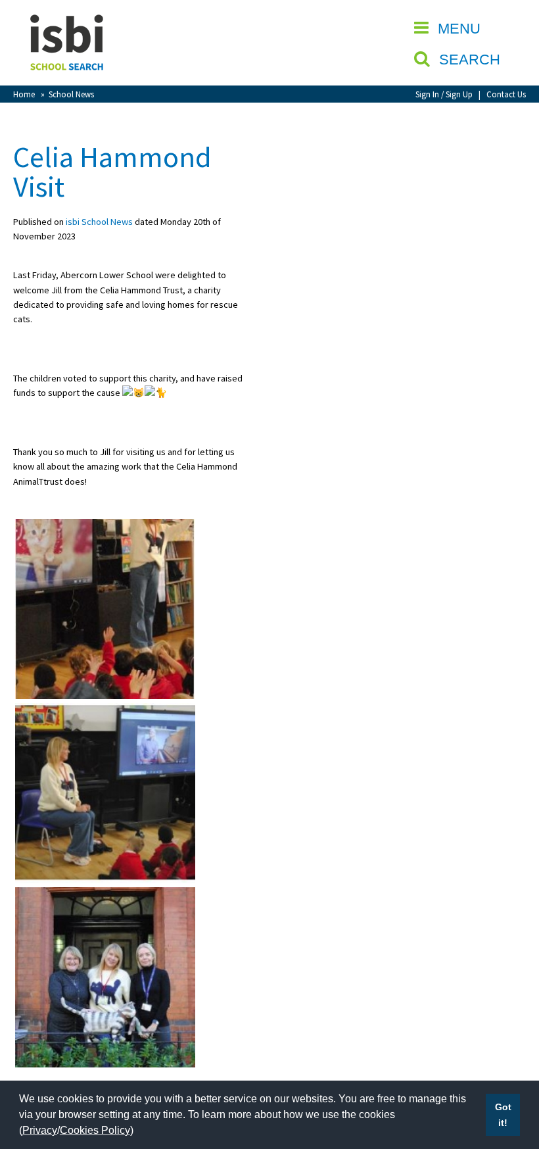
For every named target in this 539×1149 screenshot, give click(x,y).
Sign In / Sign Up (444, 94)
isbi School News (99, 222)
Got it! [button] (503, 1115)
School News (71, 94)
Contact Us (506, 94)
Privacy (39, 1130)
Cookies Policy (95, 1130)
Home (24, 94)
